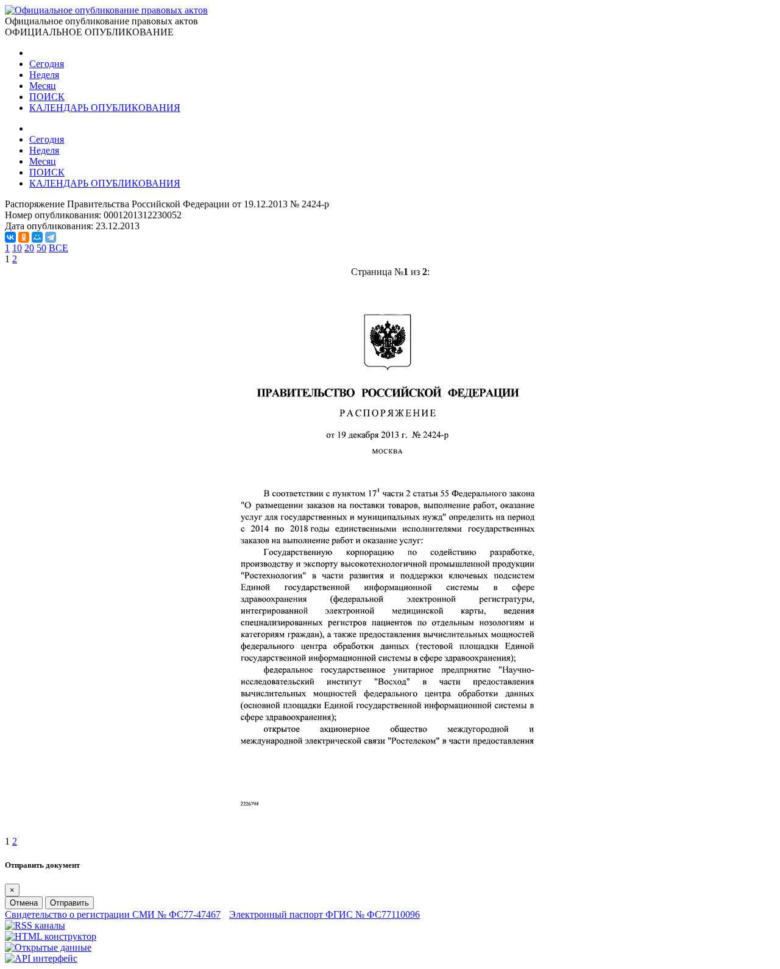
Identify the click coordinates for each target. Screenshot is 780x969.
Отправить (69, 902)
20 (29, 248)
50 (41, 248)
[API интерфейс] (41, 958)
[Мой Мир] (37, 237)
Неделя (44, 75)
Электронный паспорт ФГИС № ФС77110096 (324, 914)
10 (17, 248)
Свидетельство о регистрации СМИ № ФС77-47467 (113, 914)
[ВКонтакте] (10, 237)
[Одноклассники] (23, 237)
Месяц (42, 85)
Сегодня (46, 64)
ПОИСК (47, 96)
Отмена (24, 902)
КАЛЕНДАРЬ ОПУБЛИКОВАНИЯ (104, 107)
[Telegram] (50, 237)
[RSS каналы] (35, 925)
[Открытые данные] (48, 947)
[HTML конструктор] (50, 936)
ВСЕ (58, 248)
